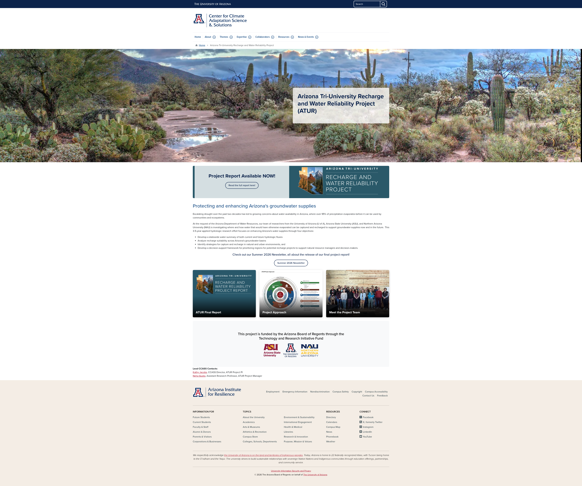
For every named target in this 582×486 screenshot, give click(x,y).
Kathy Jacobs (200, 372)
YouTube (367, 436)
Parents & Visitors (202, 436)
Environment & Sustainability (299, 417)
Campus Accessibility (376, 391)
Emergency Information (295, 391)
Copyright (357, 391)
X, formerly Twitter (372, 422)
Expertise (242, 37)
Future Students (201, 417)
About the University (254, 417)
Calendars (331, 422)
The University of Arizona (315, 474)
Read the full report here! (242, 185)
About (208, 37)
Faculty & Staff (200, 427)
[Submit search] (383, 4)
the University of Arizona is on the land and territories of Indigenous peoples (263, 455)
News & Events (306, 37)
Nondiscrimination (320, 391)
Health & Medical (293, 427)
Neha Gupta (199, 375)
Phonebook (332, 436)
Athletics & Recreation (255, 431)
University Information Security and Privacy (291, 471)
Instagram (368, 427)
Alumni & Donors (202, 431)
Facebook (368, 417)
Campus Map (333, 427)
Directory (331, 417)
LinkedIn (367, 431)
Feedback (382, 395)
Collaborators (262, 37)
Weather (330, 441)
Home (198, 37)
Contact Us (368, 395)
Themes (224, 37)
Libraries (288, 431)
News (329, 431)
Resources (283, 37)
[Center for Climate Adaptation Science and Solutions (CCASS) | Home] (224, 20)
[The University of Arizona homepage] (213, 4)
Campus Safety (341, 391)
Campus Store (250, 436)
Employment (272, 391)
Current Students (202, 422)
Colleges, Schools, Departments (260, 441)
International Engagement (298, 422)
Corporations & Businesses (207, 441)
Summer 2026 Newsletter (291, 263)
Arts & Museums (251, 427)
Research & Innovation (296, 436)
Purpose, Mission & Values (298, 441)
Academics (249, 422)
